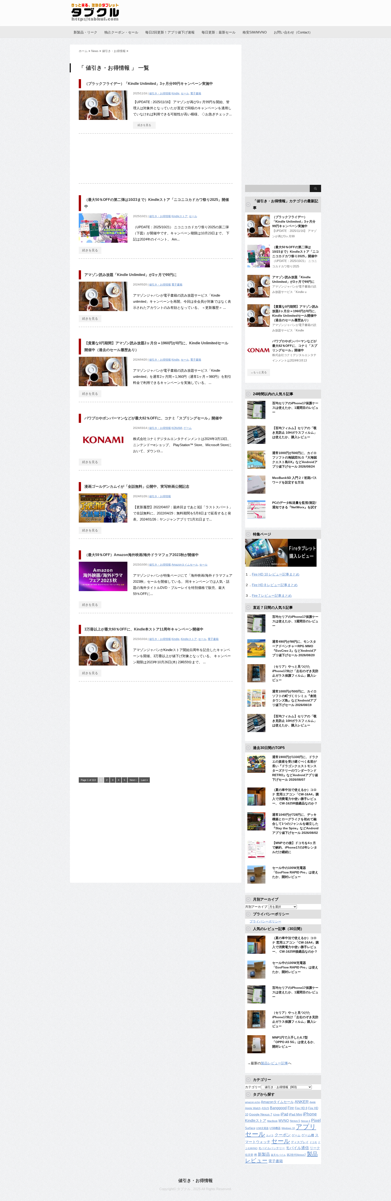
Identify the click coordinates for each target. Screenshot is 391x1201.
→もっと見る (258, 372)
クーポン (282, 1134)
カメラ (270, 1135)
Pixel (316, 1120)
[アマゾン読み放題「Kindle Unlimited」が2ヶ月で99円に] (103, 313)
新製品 (264, 1154)
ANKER (302, 1101)
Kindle (175, 93)
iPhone (310, 1114)
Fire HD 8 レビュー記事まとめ (275, 585)
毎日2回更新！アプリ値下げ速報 (170, 32)
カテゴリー (253, 1087)
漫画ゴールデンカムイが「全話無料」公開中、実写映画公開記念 (136, 486)
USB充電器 (262, 1128)
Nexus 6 (305, 1121)
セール (185, 93)
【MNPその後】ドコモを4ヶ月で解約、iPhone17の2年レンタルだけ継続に (294, 847)
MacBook (272, 1121)
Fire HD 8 (301, 1108)
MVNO (284, 1121)
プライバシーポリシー (265, 921)
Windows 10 (288, 1128)
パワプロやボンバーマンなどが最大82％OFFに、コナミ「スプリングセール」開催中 (153, 418)
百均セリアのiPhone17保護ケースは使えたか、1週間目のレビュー (295, 407)
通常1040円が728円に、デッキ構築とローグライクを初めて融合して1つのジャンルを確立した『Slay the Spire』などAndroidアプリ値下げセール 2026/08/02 (295, 824)
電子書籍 (195, 93)
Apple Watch (253, 1108)
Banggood (278, 1108)
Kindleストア (180, 216)
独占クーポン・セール (121, 32)
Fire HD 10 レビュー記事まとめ (275, 574)
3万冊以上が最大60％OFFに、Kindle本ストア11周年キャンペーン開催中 (143, 629)
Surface (250, 1128)
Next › (133, 780)
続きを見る (144, 125)
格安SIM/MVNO (255, 32)
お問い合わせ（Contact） (293, 32)
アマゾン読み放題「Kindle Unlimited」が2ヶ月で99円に (130, 275)
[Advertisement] (156, 161)
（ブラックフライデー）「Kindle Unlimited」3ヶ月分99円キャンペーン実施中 (148, 84)
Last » (144, 780)
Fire (291, 1108)
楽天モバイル (278, 1154)
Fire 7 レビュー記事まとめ (272, 595)
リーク (315, 1148)
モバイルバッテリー (271, 1148)
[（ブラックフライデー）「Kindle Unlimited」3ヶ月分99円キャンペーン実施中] (103, 122)
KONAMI (177, 428)
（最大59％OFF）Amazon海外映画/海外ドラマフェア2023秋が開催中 (141, 555)
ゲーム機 (307, 1135)
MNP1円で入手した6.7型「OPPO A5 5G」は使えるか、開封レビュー (294, 1042)
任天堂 (249, 1154)
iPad (284, 1114)
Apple (313, 1102)
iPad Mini (295, 1114)
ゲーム (188, 428)
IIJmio (276, 1114)
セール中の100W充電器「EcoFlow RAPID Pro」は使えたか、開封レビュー (295, 872)
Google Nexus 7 (260, 1114)
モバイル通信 (297, 1148)
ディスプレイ (300, 1142)
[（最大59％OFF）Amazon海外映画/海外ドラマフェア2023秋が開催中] (103, 593)
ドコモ (313, 1142)
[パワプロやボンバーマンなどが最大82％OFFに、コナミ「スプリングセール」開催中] (103, 457)
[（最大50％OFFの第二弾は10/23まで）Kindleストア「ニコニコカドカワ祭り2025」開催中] (103, 245)
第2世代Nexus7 (296, 1154)
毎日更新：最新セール (219, 32)
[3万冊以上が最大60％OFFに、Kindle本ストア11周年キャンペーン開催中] (103, 668)
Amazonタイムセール (185, 564)
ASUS (265, 1108)
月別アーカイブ (256, 906)
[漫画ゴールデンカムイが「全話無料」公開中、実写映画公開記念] (103, 525)
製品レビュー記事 (274, 1063)
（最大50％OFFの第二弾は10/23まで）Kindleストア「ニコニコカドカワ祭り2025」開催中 (295, 251)
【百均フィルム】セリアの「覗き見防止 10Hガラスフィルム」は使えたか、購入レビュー (294, 432)
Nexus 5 (295, 1121)
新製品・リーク (85, 32)
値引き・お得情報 (160, 93)
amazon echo (252, 1102)
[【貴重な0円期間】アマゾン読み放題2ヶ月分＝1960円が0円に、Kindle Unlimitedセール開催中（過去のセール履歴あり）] (103, 388)
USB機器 (275, 1128)
